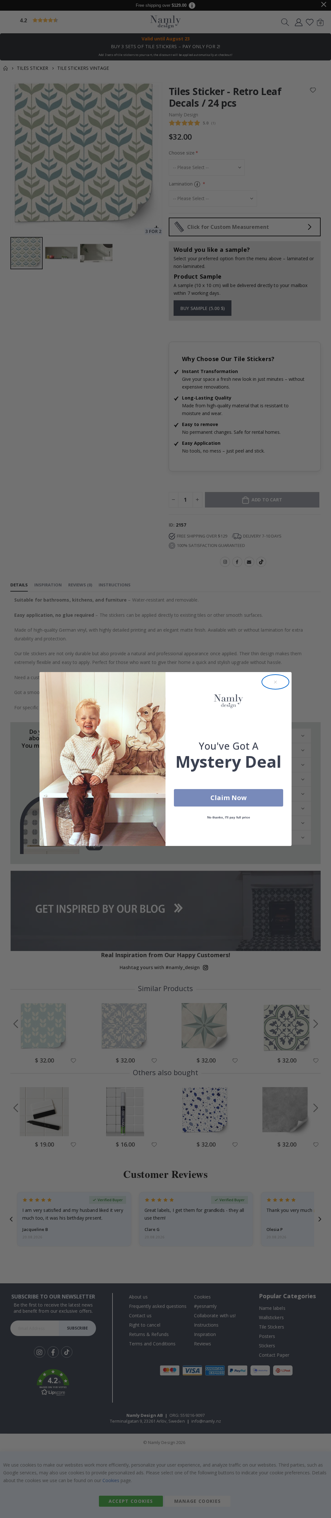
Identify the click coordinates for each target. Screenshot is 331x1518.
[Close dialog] (275, 682)
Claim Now (228, 797)
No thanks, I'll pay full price (228, 817)
